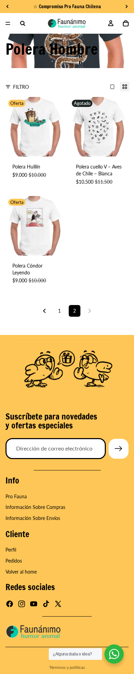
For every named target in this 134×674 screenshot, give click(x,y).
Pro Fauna (16, 496)
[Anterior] (44, 310)
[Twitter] (58, 604)
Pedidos (13, 561)
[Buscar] (22, 23)
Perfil (10, 550)
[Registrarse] (119, 449)
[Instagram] (22, 604)
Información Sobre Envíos (32, 518)
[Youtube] (34, 604)
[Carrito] (125, 23)
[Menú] (8, 23)
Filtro (21, 87)
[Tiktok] (46, 604)
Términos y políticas (67, 667)
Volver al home (21, 571)
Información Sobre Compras (35, 507)
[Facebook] (9, 604)
